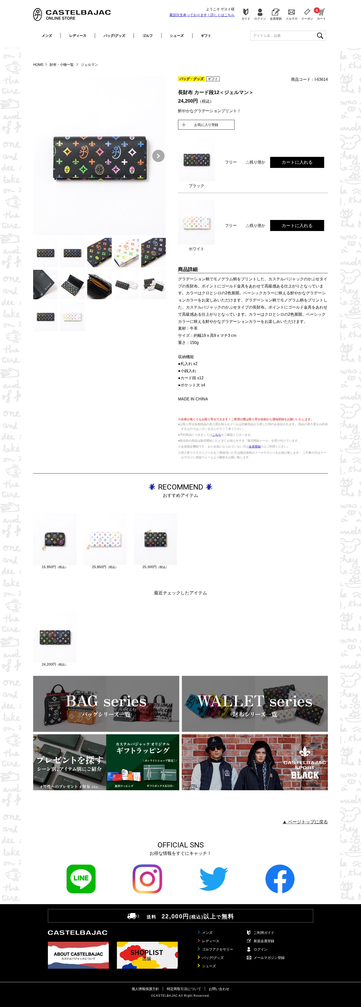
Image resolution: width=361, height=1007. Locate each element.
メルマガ (291, 18)
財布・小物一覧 (62, 65)
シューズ (177, 36)
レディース (77, 36)
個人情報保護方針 (145, 989)
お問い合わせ (219, 989)
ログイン (260, 18)
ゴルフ (147, 36)
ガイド (245, 18)
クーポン (307, 18)
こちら (216, 434)
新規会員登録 (264, 941)
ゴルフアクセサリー (217, 949)
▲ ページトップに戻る (305, 821)
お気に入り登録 (206, 125)
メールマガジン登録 (269, 958)
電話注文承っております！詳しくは (202, 15)
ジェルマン (89, 65)
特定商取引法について (184, 989)
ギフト (206, 36)
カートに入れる (297, 162)
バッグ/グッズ (114, 36)
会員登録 (276, 18)
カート (321, 14)
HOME (38, 65)
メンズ (47, 36)
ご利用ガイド (264, 933)
